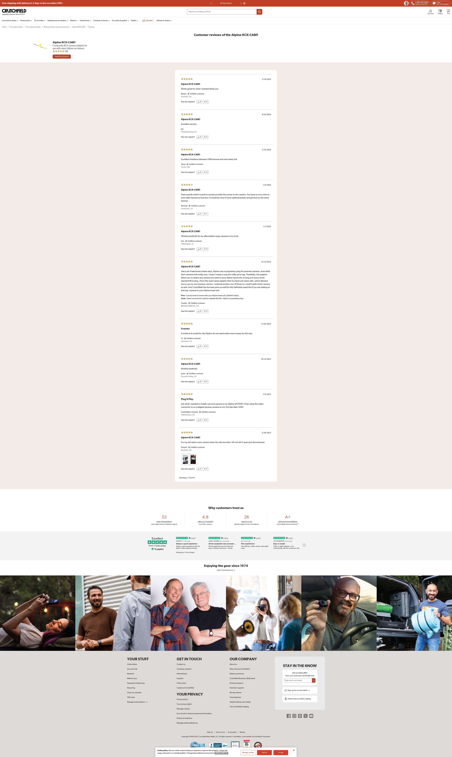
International (182, 674)
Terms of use (220, 732)
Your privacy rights (184, 704)
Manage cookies (183, 709)
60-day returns (235, 693)
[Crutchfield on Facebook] (288, 716)
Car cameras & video (33, 27)
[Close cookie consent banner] (294, 750)
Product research (236, 683)
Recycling (131, 688)
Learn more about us (225, 570)
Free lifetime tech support (226, 3)
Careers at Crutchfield (185, 688)
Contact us (181, 664)
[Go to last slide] (211, 3)
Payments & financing (136, 683)
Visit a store (181, 683)
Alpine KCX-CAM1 (78, 27)
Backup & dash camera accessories (56, 27)
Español (180, 678)
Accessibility (232, 732)
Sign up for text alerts (298, 690)
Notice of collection (184, 718)
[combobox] (224, 12)
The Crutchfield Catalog (239, 707)
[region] (226, 613)
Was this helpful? (188, 102)
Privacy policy (182, 699)
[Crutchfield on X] (305, 716)
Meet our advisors (237, 674)
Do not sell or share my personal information (194, 714)
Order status (132, 664)
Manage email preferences (187, 723)
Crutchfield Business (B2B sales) (242, 678)
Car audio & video (16, 27)
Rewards (130, 674)
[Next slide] (241, 3)
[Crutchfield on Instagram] (294, 716)
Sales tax (210, 732)
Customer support (184, 669)
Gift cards (131, 697)
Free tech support (237, 688)
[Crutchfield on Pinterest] (300, 716)
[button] (199, 102)
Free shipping (32, 3)
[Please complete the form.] (313, 680)
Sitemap (242, 732)
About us (233, 664)
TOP (447, 755)
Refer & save (132, 678)
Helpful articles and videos (240, 702)
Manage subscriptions (136, 702)
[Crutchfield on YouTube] (311, 716)
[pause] (244, 3)
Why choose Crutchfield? (240, 669)
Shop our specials (134, 693)
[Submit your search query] (259, 12)
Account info (132, 669)
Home (4, 27)
